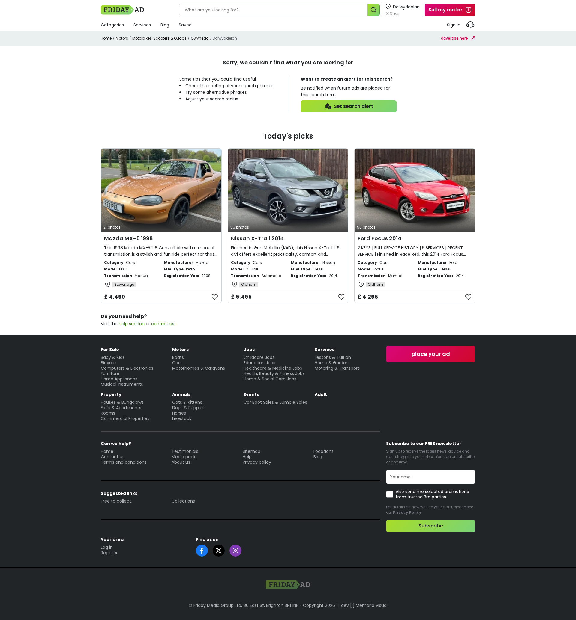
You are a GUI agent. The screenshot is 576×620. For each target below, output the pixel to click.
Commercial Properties (125, 418)
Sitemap (251, 451)
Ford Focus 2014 (379, 238)
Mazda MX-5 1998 (128, 238)
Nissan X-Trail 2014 (257, 238)
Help (247, 457)
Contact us (112, 457)
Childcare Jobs (259, 357)
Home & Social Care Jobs (270, 379)
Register (109, 553)
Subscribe (430, 525)
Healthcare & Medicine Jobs (273, 368)
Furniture (110, 373)
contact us (162, 324)
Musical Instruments (122, 384)
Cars (177, 362)
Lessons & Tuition (333, 357)
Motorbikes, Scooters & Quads (159, 38)
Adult (321, 394)
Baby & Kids (113, 357)
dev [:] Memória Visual (364, 605)
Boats (178, 357)
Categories (112, 25)
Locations (324, 451)
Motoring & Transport (337, 368)
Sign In (453, 25)
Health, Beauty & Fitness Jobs (274, 373)
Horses (179, 413)
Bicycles (109, 362)
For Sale (110, 349)
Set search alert (353, 106)
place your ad (431, 354)
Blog (164, 25)
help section (132, 324)
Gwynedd (200, 38)
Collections (183, 501)
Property (111, 394)
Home (106, 38)
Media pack (184, 457)
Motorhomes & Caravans (198, 368)
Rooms (108, 413)
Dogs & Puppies (188, 407)
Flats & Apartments (121, 407)
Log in (107, 547)
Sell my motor (445, 9)
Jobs (249, 349)
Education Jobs (259, 362)
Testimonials (185, 451)
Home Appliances (119, 379)
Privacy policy (257, 462)
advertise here (454, 38)
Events (251, 394)
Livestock (181, 418)
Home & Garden (332, 362)
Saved (185, 25)
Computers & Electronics (127, 368)
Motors (122, 38)
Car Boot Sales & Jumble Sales (275, 402)
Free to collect (116, 501)
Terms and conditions (124, 462)
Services (142, 25)
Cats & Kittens (187, 402)
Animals (181, 394)
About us (181, 462)
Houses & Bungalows (122, 402)
